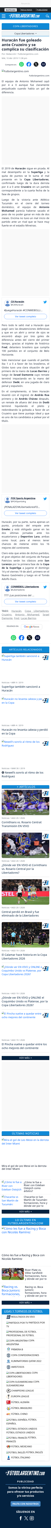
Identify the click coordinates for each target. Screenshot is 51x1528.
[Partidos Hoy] (32, 1517)
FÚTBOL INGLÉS (34, 1452)
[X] (26, 1517)
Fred (16, 618)
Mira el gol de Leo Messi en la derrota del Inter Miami (24, 1167)
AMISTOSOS (17, 1366)
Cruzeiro (7, 614)
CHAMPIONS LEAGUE (22, 1390)
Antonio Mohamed (27, 614)
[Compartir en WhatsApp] (21, 64)
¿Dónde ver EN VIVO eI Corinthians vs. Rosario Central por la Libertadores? (24, 868)
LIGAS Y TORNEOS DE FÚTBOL (23, 1311)
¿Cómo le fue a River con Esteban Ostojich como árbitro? (34, 1187)
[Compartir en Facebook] (28, 64)
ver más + (25, 1302)
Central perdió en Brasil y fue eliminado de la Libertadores (20, 913)
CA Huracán (17, 301)
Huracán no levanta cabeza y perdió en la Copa (25, 731)
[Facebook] (21, 1517)
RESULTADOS (26, 10)
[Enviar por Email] (43, 64)
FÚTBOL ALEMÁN (20, 1402)
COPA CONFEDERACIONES (25, 1355)
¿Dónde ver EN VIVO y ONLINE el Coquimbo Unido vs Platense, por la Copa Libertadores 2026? (25, 1001)
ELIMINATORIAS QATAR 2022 (26, 1361)
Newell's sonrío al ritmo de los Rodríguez (22, 774)
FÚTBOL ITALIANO (20, 1457)
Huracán (16, 611)
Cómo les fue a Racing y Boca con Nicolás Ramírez (23, 1257)
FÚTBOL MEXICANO (21, 1446)
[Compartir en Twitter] (29, 637)
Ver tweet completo (25, 316)
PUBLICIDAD (42, 10)
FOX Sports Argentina (23, 498)
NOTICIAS (11, 10)
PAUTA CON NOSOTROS (25, 1503)
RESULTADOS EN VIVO (23, 1316)
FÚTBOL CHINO (19, 1413)
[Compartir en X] (36, 64)
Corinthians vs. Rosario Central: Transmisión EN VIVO (22, 824)
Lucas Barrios (28, 618)
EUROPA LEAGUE (20, 1396)
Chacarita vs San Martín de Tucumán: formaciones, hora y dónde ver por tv (35, 1201)
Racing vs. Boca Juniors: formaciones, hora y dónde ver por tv (36, 1291)
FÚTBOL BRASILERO (21, 1408)
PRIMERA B (17, 1349)
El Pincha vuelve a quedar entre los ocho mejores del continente (24, 1046)
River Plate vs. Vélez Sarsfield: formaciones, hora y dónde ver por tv (36, 1274)
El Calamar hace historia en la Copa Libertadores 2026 (24, 956)
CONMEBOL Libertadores (25, 586)
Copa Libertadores (24, 33)
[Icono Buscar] (47, 15)
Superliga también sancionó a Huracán (21, 688)
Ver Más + (25, 1211)
